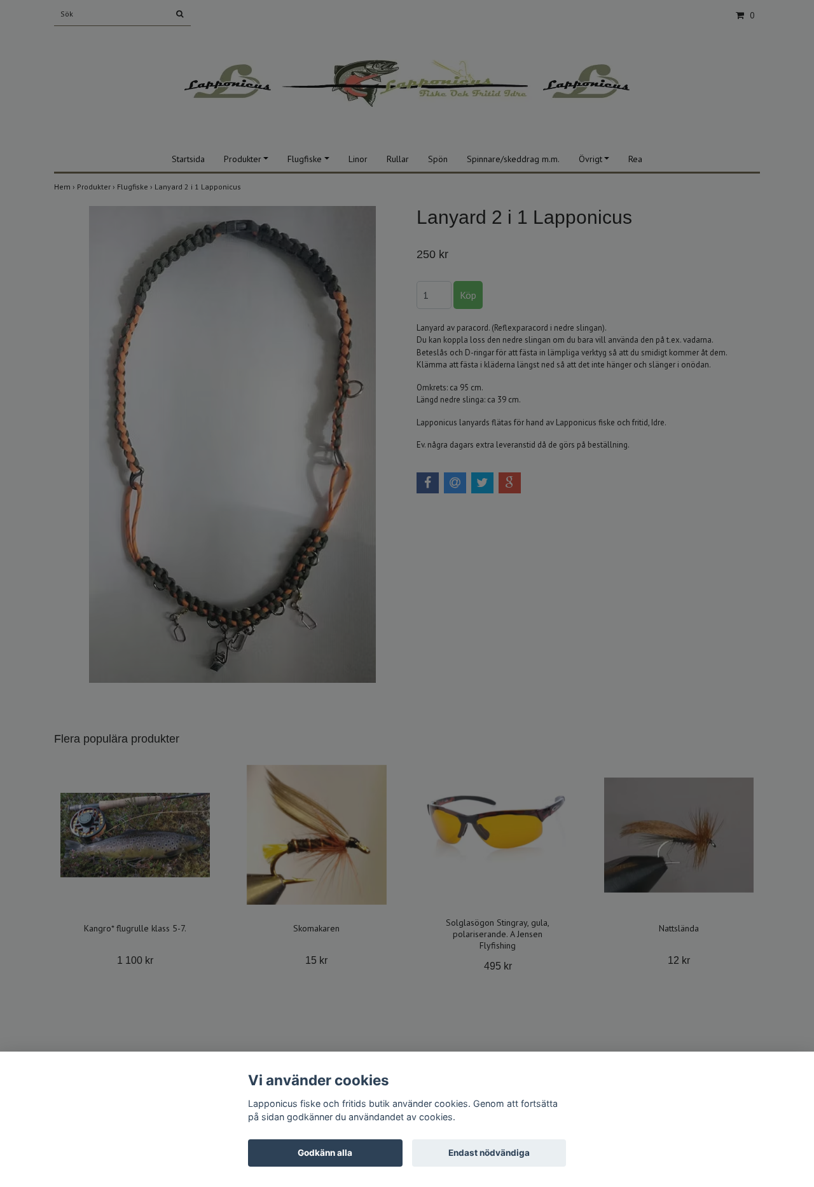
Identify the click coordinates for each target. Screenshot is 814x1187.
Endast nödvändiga (489, 1153)
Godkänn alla (325, 1153)
